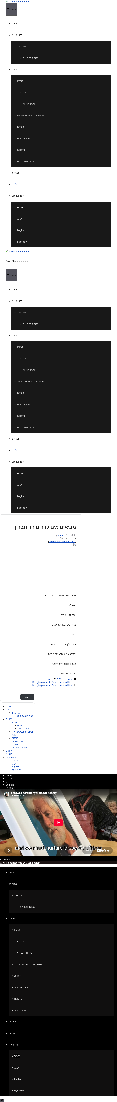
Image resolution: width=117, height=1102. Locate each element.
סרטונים (21, 149)
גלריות (14, 184)
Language (16, 195)
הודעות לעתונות (24, 138)
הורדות (20, 126)
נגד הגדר (21, 46)
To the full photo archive (62, 541)
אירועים (15, 172)
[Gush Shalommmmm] (18, 1)
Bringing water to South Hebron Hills (52, 682)
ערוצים (14, 69)
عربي (19, 218)
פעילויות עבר (29, 103)
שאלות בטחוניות (30, 58)
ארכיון (20, 81)
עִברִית (20, 207)
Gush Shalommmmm (17, 261)
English (21, 230)
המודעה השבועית (25, 161)
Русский (22, 241)
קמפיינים (15, 35)
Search (27, 697)
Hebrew (68, 679)
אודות (14, 23)
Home (9, 775)
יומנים (26, 92)
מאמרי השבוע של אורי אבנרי (31, 115)
